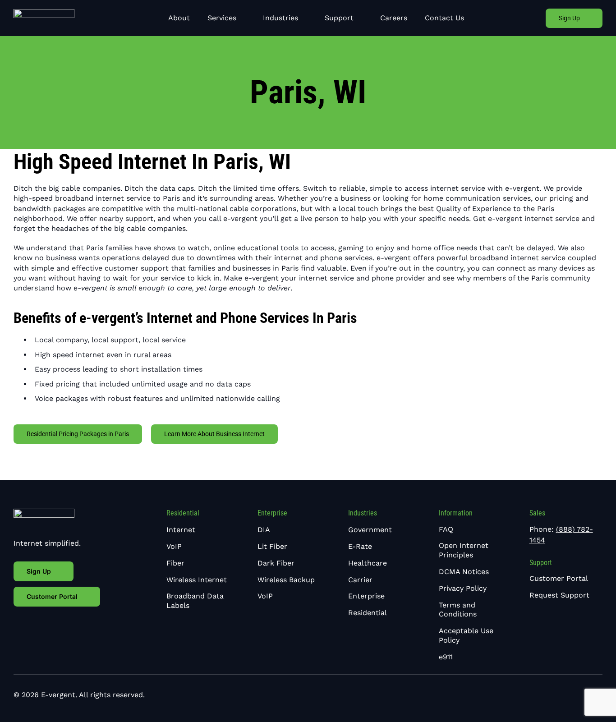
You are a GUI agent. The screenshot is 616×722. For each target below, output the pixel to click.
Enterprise (272, 513)
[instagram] (599, 694)
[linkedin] (585, 694)
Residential (182, 513)
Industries (362, 513)
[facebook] (571, 694)
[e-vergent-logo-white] (44, 12)
